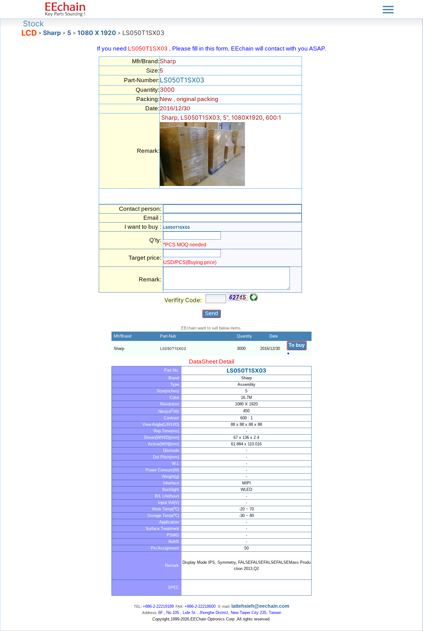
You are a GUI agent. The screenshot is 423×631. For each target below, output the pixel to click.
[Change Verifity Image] (254, 297)
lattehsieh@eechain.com (260, 606)
